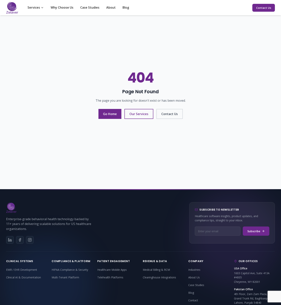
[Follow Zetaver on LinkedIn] (10, 240)
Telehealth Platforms (110, 277)
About (111, 7)
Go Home (110, 114)
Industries (194, 269)
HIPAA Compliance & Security (70, 269)
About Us (194, 277)
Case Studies (89, 7)
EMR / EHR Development (21, 269)
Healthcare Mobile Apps (112, 269)
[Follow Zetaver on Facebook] (20, 240)
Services (34, 7)
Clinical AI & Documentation (23, 277)
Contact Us (263, 8)
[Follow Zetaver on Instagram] (30, 240)
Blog (126, 7)
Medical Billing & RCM (156, 269)
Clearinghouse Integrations (159, 277)
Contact (193, 300)
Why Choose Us (62, 7)
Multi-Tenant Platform (65, 277)
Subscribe (253, 231)
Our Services (138, 114)
